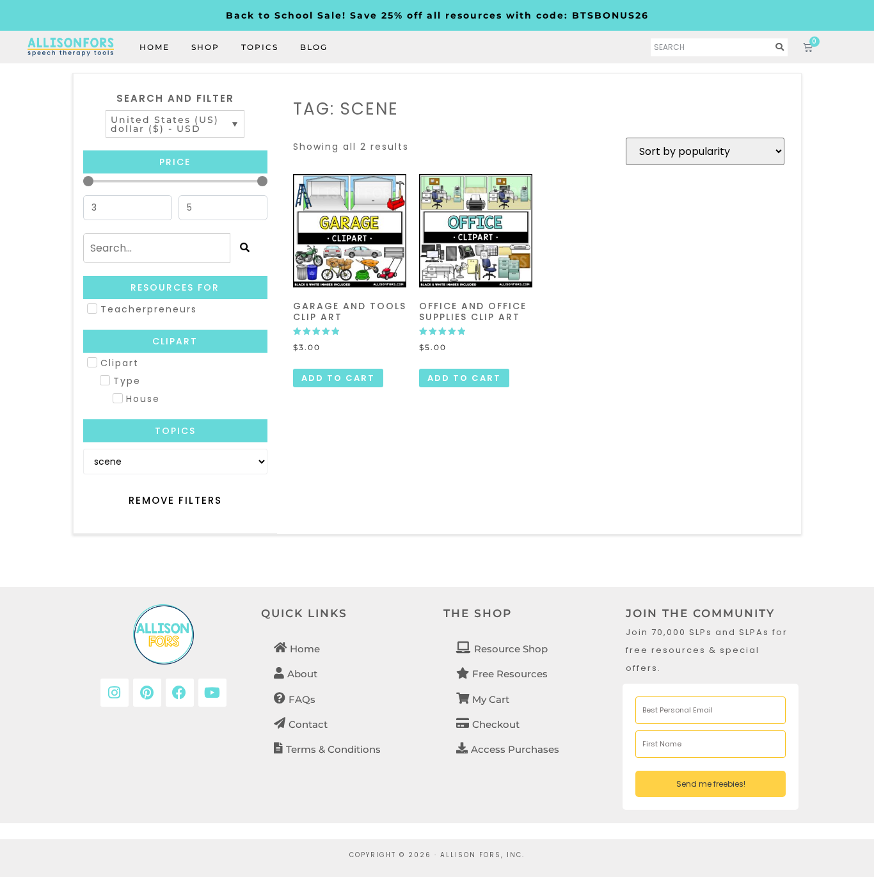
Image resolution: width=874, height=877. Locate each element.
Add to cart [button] (338, 378)
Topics (259, 47)
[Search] (779, 47)
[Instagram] (114, 693)
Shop (205, 47)
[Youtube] (212, 693)
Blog (314, 47)
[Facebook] (180, 693)
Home (154, 47)
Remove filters (175, 500)
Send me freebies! (710, 783)
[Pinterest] (147, 693)
